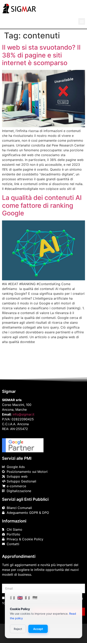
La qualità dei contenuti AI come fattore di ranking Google (42, 205)
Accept (38, 629)
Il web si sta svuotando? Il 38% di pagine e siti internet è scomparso (41, 55)
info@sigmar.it (23, 414)
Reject (18, 629)
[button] (81, 21)
